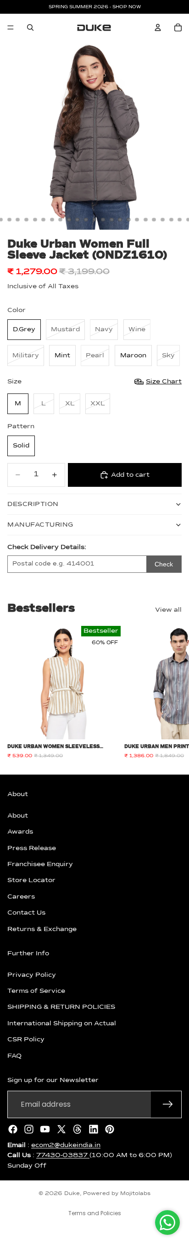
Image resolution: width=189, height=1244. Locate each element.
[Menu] (10, 27)
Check (164, 564)
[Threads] (77, 1129)
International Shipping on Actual (61, 1023)
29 (103, 219)
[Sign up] (168, 1104)
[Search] (30, 27)
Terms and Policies (94, 1213)
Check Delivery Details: (46, 547)
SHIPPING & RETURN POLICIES (61, 1007)
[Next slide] (171, 693)
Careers (21, 897)
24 (60, 219)
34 (145, 219)
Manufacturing (40, 525)
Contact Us (26, 913)
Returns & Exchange (42, 929)
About (17, 816)
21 (35, 219)
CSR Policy (25, 1040)
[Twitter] (61, 1129)
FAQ (14, 1056)
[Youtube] (44, 1129)
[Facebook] (12, 1129)
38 (180, 219)
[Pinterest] (109, 1129)
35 (154, 219)
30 (111, 219)
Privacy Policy (31, 975)
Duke (72, 1193)
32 (128, 219)
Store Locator (31, 881)
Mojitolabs (135, 1193)
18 (9, 219)
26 (77, 219)
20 (26, 219)
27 (86, 219)
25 (69, 219)
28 (94, 219)
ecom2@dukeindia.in (65, 1145)
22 (43, 219)
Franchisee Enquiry (40, 864)
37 (171, 219)
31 (120, 219)
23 (52, 219)
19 (18, 219)
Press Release (31, 848)
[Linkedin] (93, 1129)
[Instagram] (28, 1129)
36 (163, 219)
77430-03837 (62, 1155)
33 (137, 219)
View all (168, 610)
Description (33, 504)
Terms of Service (36, 991)
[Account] (158, 27)
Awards (20, 832)
